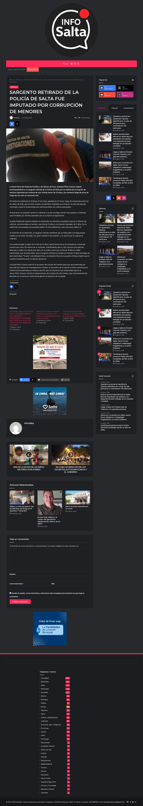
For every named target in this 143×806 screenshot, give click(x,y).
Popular (115, 108)
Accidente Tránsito (48, 746)
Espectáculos (46, 760)
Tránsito (44, 757)
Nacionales (45, 689)
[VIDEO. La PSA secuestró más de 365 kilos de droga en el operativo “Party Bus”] (22, 497)
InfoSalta (16, 118)
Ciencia (43, 771)
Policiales (19, 80)
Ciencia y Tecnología (48, 785)
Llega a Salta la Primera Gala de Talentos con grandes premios (122, 154)
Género (43, 696)
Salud (43, 714)
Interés (43, 732)
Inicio (13, 80)
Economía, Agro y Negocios (51, 725)
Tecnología (45, 739)
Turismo (44, 768)
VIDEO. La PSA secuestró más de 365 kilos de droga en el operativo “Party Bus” (22, 509)
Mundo (43, 707)
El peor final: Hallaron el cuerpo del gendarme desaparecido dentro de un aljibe (49, 520)
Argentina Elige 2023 (48, 782)
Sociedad (44, 692)
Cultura (43, 753)
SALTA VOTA (45, 778)
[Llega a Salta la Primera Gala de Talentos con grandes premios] (105, 155)
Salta (43, 685)
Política (43, 703)
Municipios (45, 682)
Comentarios (129, 108)
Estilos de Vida (46, 750)
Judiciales (44, 721)
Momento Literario (47, 789)
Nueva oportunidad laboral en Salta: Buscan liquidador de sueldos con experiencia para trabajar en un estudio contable (125, 232)
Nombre (13, 574)
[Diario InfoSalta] (71, 30)
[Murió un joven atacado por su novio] (77, 497)
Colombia (44, 793)
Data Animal (45, 742)
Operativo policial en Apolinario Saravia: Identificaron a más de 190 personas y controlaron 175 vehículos (107, 232)
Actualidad (45, 678)
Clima (43, 735)
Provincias (44, 728)
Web (53, 584)
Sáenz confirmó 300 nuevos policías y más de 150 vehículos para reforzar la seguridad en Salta (73, 69)
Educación (44, 775)
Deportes (44, 710)
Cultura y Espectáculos (49, 717)
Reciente (102, 108)
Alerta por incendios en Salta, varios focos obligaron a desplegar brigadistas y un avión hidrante (122, 167)
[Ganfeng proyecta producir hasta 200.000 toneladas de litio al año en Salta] (105, 181)
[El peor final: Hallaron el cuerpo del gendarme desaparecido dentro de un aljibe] (50, 503)
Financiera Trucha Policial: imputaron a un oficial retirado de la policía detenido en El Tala (74, 314)
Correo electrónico (17, 584)
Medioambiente (46, 764)
